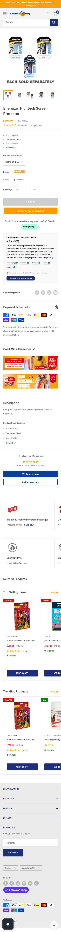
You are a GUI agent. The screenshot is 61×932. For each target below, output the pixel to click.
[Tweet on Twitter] (49, 292)
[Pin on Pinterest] (43, 292)
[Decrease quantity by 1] (17, 189)
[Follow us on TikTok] (36, 883)
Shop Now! (29, 524)
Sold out (30, 201)
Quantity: (7, 189)
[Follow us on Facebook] (5, 883)
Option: (12, 155)
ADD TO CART (22, 673)
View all (54, 592)
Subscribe (13, 852)
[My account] (48, 13)
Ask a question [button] (30, 482)
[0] (55, 14)
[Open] (8, 924)
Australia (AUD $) (28, 868)
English (8, 868)
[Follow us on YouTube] (30, 883)
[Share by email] (55, 292)
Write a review (30, 473)
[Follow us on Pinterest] (24, 883)
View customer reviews (20, 278)
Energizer (8, 121)
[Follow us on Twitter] (11, 883)
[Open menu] (5, 13)
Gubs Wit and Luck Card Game (20, 640)
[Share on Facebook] (37, 292)
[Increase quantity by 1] (34, 189)
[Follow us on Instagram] (18, 883)
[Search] (54, 22)
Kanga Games (12, 636)
